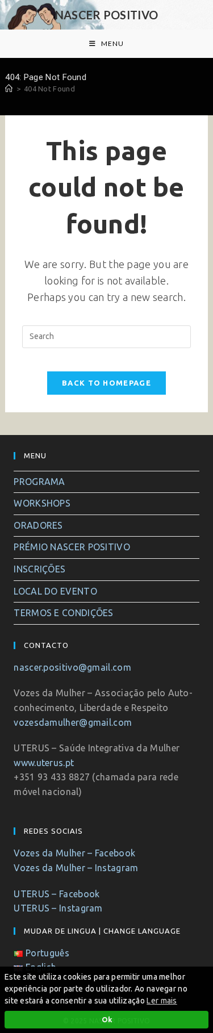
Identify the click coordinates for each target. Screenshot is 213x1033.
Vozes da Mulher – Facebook (74, 853)
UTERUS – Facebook (56, 894)
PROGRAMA (39, 481)
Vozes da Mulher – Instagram (76, 868)
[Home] (8, 89)
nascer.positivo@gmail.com (72, 667)
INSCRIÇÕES (39, 569)
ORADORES (38, 525)
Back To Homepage (106, 383)
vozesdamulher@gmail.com (73, 722)
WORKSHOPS (42, 503)
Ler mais (162, 1000)
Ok (107, 1019)
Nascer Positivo (106, 15)
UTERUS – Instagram (58, 908)
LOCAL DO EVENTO (55, 591)
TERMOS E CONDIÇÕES (63, 613)
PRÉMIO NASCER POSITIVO (72, 547)
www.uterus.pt (44, 763)
